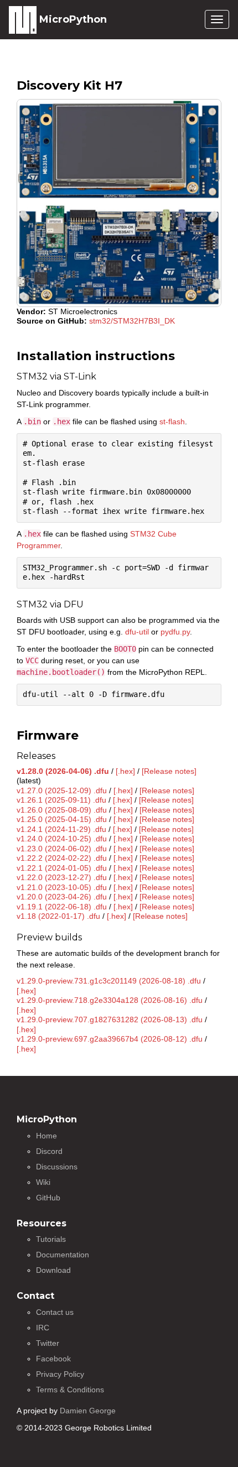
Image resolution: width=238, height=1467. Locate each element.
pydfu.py (175, 631)
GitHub (48, 1197)
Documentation (62, 1254)
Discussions (56, 1166)
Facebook (53, 1358)
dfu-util (137, 631)
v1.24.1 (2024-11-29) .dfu (61, 829)
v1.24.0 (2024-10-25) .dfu (62, 838)
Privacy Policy (60, 1374)
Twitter (47, 1343)
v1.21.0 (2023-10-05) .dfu (62, 887)
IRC (42, 1327)
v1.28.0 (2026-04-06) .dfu (63, 771)
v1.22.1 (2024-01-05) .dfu (62, 867)
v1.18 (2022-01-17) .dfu (58, 916)
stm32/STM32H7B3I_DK (132, 320)
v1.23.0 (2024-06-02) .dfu (62, 848)
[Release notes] (169, 771)
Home (46, 1135)
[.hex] (125, 771)
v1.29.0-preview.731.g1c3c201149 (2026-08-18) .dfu (109, 980)
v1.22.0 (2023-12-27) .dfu (62, 877)
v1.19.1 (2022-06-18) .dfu (62, 906)
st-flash (172, 421)
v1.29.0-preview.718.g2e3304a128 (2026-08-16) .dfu (110, 1000)
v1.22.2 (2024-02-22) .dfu (62, 858)
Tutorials (51, 1239)
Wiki (43, 1182)
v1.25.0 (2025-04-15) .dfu (62, 819)
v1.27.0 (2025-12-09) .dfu (62, 790)
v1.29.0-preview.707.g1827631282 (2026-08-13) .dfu (110, 1019)
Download (53, 1270)
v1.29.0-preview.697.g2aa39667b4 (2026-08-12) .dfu (110, 1038)
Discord (49, 1151)
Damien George (88, 1410)
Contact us (55, 1312)
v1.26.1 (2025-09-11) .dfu (61, 799)
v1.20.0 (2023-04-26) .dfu (62, 896)
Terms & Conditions (70, 1389)
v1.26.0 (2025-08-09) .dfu (62, 809)
